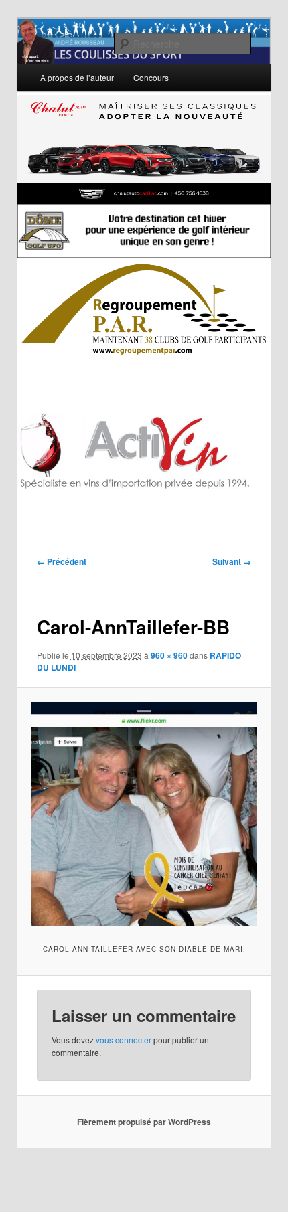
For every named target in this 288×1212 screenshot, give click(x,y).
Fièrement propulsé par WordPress (144, 1122)
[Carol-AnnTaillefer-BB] (143, 814)
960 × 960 (169, 655)
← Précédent (61, 561)
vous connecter (123, 1039)
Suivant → (231, 561)
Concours (151, 77)
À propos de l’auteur (77, 77)
